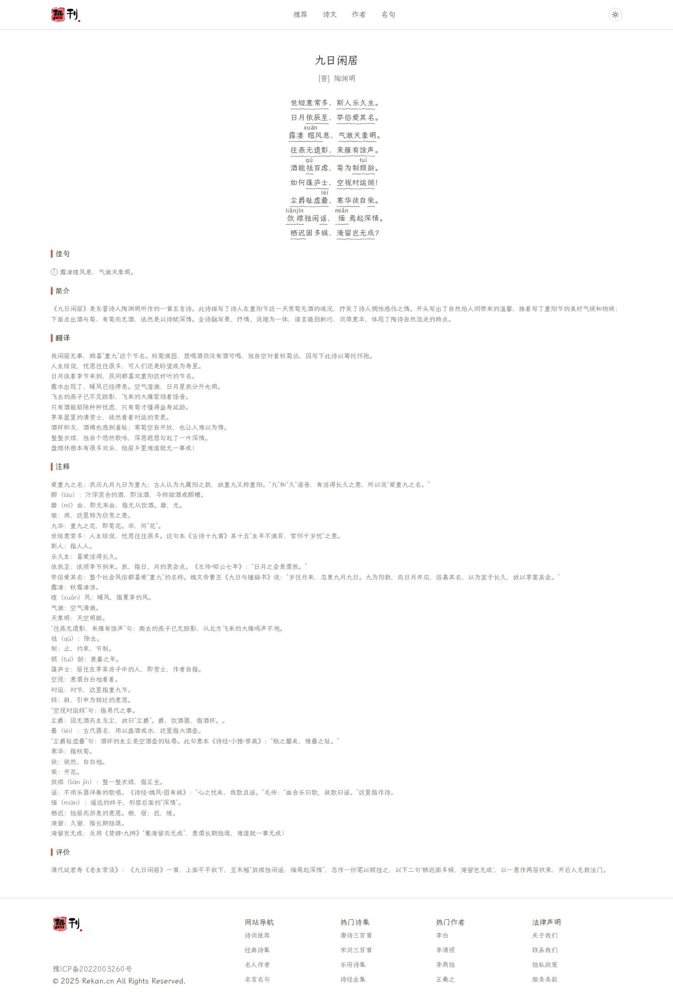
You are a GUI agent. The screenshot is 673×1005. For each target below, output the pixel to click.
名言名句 (257, 979)
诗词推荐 (257, 935)
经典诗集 (257, 950)
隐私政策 (545, 965)
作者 (359, 14)
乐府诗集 (353, 965)
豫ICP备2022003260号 (92, 969)
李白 (442, 935)
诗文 (329, 14)
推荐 (300, 14)
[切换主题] (615, 15)
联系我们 (545, 950)
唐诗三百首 (356, 935)
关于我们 (545, 935)
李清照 (445, 950)
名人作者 (257, 965)
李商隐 (445, 965)
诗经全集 (353, 979)
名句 (388, 14)
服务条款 (545, 979)
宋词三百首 (356, 950)
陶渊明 (345, 78)
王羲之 (445, 979)
